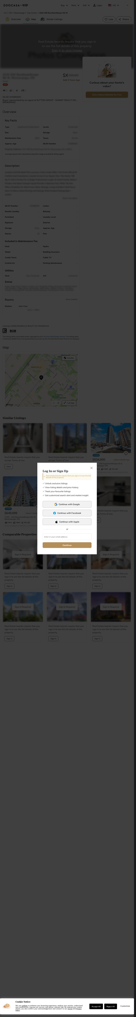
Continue (67, 545)
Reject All (111, 1006)
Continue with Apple (69, 521)
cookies (24, 1005)
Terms (70, 1008)
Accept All (96, 1006)
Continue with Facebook (69, 513)
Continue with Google (69, 504)
